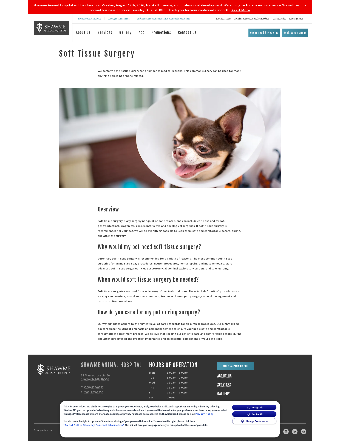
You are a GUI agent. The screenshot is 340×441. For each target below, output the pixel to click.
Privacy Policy (205, 413)
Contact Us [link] (187, 32)
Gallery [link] (125, 32)
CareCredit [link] (279, 18)
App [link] (141, 32)
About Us (83, 32)
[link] (51, 27)
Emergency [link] (296, 18)
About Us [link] (224, 376)
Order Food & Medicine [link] (264, 32)
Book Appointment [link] (295, 32)
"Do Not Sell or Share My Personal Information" (94, 425)
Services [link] (105, 32)
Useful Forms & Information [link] (252, 18)
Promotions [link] (161, 32)
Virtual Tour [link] (223, 18)
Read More (240, 10)
